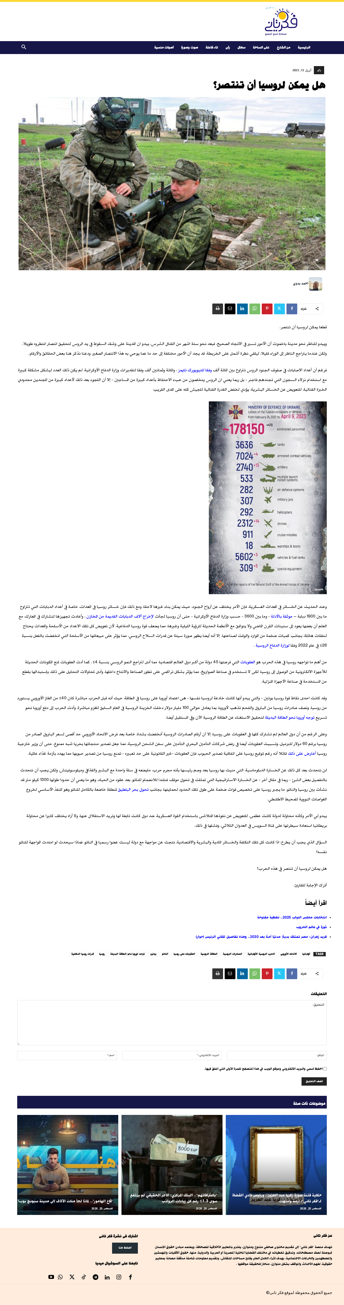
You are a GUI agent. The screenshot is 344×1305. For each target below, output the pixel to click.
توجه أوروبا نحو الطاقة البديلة (289, 717)
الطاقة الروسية (208, 954)
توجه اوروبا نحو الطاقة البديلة (127, 954)
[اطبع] (217, 309)
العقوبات (247, 662)
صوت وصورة (189, 47)
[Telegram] (95, 1277)
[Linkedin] (242, 309)
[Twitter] (279, 309)
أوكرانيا (306, 954)
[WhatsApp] (254, 309)
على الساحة (261, 47)
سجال (241, 47)
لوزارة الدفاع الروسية (272, 645)
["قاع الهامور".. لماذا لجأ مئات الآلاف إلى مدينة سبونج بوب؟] (67, 1165)
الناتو (165, 954)
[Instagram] (118, 1277)
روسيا (102, 954)
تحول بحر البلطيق (133, 789)
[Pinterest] (267, 309)
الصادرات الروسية (232, 954)
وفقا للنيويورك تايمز (195, 370)
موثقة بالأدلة (281, 616)
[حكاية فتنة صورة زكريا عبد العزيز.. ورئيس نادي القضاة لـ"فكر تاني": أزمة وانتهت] (276, 1165)
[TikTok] (83, 1277)
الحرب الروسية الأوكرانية (261, 954)
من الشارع (283, 47)
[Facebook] (291, 309)
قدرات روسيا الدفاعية (82, 954)
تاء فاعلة (212, 47)
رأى (227, 47)
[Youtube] (51, 1277)
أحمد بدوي (300, 283)
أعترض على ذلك (302, 753)
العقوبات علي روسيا (184, 954)
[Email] (230, 309)
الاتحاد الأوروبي (288, 954)
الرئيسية (304, 47)
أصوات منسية (164, 47)
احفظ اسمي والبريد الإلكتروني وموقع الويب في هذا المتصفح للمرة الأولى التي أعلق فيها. (263, 1069)
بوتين (153, 954)
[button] (23, 48)
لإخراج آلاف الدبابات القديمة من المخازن (120, 616)
